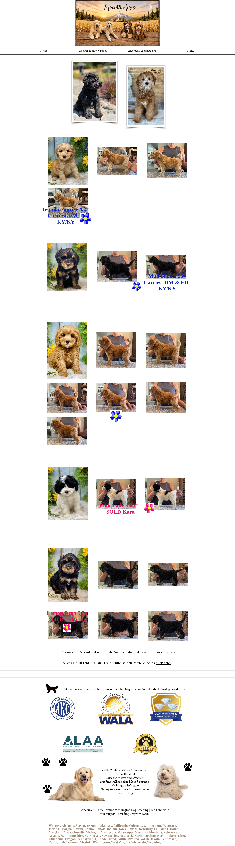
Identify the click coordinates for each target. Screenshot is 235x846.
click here (168, 652)
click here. (163, 663)
